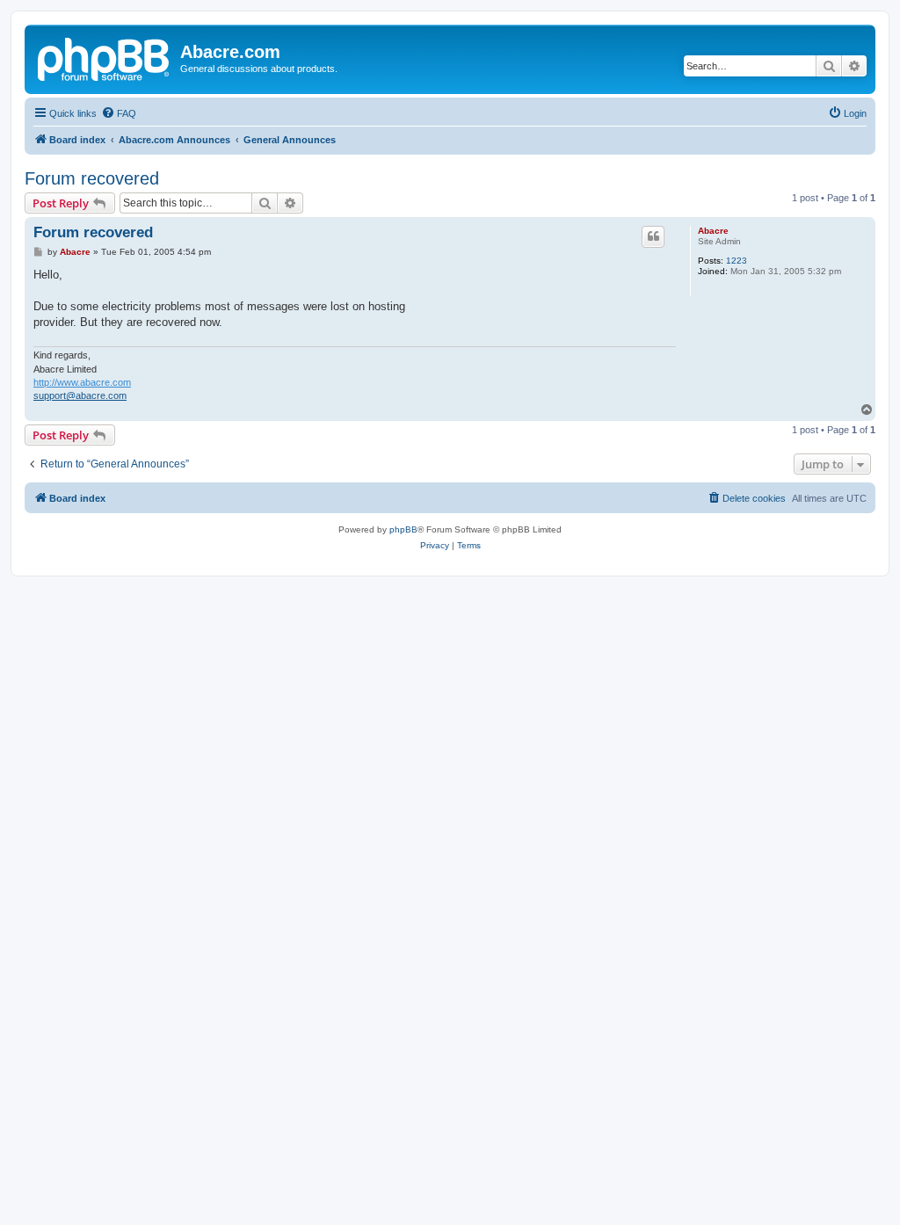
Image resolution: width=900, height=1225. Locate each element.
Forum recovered (92, 178)
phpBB (403, 529)
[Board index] (104, 57)
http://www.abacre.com (82, 382)
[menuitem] (118, 113)
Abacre (713, 231)
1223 (736, 260)
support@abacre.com (80, 395)
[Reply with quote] (653, 236)
